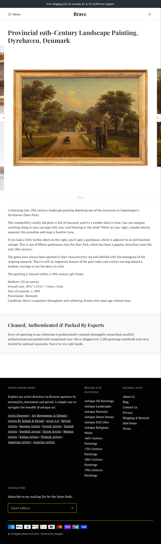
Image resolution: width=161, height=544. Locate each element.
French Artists (52, 426)
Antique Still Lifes (96, 422)
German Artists (29, 426)
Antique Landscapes (97, 406)
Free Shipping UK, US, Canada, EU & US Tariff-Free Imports (80, 4)
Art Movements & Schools (49, 415)
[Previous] (4, 118)
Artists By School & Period (26, 421)
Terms (127, 428)
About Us (129, 397)
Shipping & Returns (136, 418)
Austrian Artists (44, 442)
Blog (126, 402)
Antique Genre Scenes (99, 417)
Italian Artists (28, 437)
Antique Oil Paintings (99, 401)
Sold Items (130, 423)
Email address (20, 503)
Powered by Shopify (52, 534)
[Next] (157, 118)
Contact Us (130, 407)
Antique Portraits (96, 412)
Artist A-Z (52, 421)
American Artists (19, 442)
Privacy (128, 412)
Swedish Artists (29, 431)
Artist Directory (18, 415)
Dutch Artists (52, 431)
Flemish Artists (51, 437)
